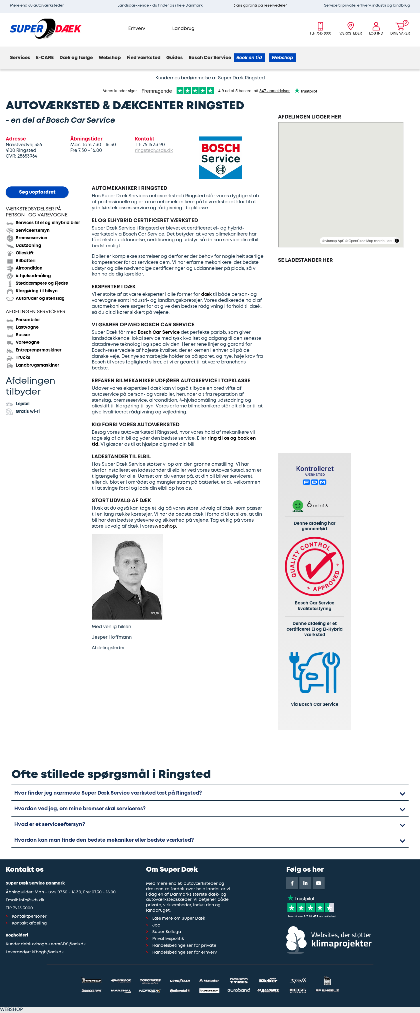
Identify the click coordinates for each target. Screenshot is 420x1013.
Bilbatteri (25, 261)
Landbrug (183, 29)
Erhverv (136, 29)
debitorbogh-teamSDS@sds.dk (53, 944)
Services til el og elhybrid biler (48, 223)
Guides (174, 58)
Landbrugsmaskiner (37, 365)
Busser (23, 335)
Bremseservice (31, 238)
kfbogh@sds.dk (48, 952)
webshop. (166, 526)
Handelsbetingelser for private (184, 946)
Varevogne (27, 343)
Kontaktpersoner (29, 916)
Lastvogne (27, 327)
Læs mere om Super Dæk (178, 918)
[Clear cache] (417, 3)
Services (20, 58)
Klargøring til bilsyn (37, 291)
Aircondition (29, 268)
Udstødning (28, 246)
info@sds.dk (31, 900)
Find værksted (144, 58)
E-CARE (45, 58)
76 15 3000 (23, 908)
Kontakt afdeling (29, 923)
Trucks (23, 358)
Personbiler (28, 320)
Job (156, 925)
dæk (206, 294)
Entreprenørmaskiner (38, 350)
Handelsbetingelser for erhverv (184, 952)
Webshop (110, 58)
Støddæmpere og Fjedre (42, 284)
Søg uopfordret (37, 192)
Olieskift (25, 253)
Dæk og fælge (76, 58)
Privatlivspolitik (168, 939)
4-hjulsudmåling (33, 276)
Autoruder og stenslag (40, 299)
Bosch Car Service (210, 58)
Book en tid (249, 58)
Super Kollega (166, 932)
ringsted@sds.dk (154, 150)
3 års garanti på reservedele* (260, 5)
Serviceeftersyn (33, 231)
